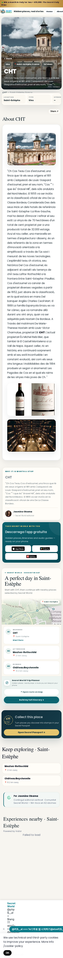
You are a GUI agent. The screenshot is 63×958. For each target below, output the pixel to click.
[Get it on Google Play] (45, 548)
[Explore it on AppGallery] (31, 556)
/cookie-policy (13, 946)
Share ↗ (54, 111)
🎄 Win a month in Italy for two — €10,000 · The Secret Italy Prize (30, 3)
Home (49, 11)
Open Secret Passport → (31, 732)
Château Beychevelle (26, 667)
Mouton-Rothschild (24, 652)
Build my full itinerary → (31, 700)
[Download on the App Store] (18, 548)
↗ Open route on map (31, 692)
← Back (8, 58)
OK (7, 953)
